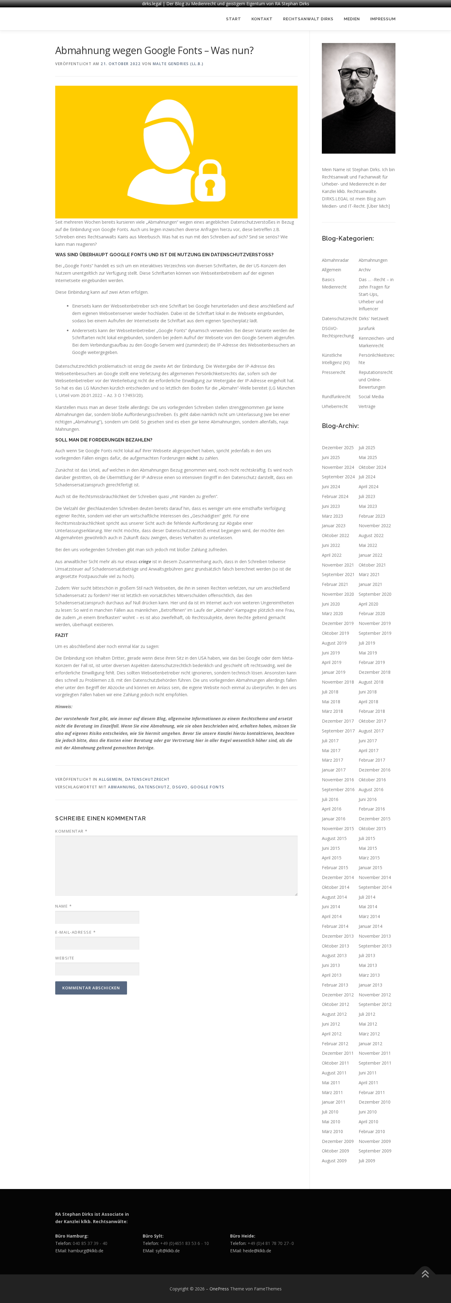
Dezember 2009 (338, 1141)
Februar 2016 (372, 809)
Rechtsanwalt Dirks (308, 19)
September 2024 (338, 477)
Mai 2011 (331, 1082)
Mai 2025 (368, 457)
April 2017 (368, 750)
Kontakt (262, 19)
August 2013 (334, 955)
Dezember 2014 (338, 877)
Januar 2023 (333, 525)
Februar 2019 (372, 662)
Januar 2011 (333, 1102)
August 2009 (334, 1161)
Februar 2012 (335, 1043)
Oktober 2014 (335, 887)
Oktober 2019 (335, 633)
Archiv (365, 270)
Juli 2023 (367, 496)
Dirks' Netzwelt (374, 318)
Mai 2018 (331, 701)
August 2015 (334, 838)
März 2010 (332, 1131)
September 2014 (375, 887)
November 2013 (375, 936)
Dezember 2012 (338, 995)
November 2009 (375, 1141)
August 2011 (334, 1073)
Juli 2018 (330, 692)
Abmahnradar (335, 260)
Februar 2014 (335, 926)
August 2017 (371, 731)
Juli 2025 (367, 447)
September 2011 (375, 1063)
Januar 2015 (370, 867)
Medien (352, 19)
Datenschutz (154, 787)
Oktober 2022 (335, 535)
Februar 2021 (335, 584)
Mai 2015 (368, 848)
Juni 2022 (331, 545)
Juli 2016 (330, 799)
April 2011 (368, 1082)
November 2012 (375, 995)
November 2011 (375, 1053)
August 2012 (334, 1014)
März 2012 (369, 1034)
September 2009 (375, 1151)
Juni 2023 (331, 506)
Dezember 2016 (375, 770)
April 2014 (331, 916)
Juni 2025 (331, 457)
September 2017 (338, 731)
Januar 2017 (333, 770)
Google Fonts (208, 787)
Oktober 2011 (335, 1063)
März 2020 (332, 613)
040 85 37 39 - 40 (90, 1243)
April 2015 (331, 858)
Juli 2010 (330, 1112)
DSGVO (180, 787)
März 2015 (369, 858)
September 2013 (375, 946)
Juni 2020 (331, 604)
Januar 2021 (370, 584)
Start (233, 19)
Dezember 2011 (338, 1053)
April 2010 (368, 1121)
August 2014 (334, 897)
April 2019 (331, 662)
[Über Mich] (378, 206)
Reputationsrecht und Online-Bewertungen (376, 379)
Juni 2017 (368, 741)
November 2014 (375, 877)
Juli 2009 (367, 1161)
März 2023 (332, 516)
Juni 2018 (368, 692)
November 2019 (375, 623)
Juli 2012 (367, 1014)
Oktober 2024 (372, 467)
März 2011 (332, 1092)
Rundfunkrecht (336, 396)
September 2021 (338, 574)
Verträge (367, 406)
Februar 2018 (372, 711)
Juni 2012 (331, 1024)
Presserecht (333, 372)
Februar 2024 (335, 496)
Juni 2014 (331, 906)
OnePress (219, 1289)
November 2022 (375, 525)
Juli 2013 (367, 955)
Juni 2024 (331, 486)
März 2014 (369, 916)
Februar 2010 (372, 1131)
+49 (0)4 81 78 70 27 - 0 (271, 1243)
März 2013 (369, 975)
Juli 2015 (367, 838)
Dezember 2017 (338, 721)
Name (63, 906)
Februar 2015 (335, 867)
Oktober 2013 (335, 946)
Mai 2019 (368, 653)
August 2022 (371, 535)
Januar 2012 (370, 1043)
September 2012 (375, 1004)
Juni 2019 (331, 653)
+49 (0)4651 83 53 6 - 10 (184, 1243)
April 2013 (331, 975)
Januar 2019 (333, 672)
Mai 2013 (368, 965)
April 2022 (331, 555)
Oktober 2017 (372, 721)
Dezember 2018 (375, 672)
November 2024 (338, 467)
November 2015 (338, 828)
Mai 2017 (331, 750)
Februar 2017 (372, 760)
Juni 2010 (368, 1112)
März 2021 (369, 574)
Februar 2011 (372, 1092)
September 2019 (375, 633)
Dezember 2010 (375, 1102)
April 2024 (368, 486)
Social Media (371, 396)
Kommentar (71, 831)
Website (65, 958)
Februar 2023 (372, 516)
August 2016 (371, 789)
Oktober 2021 (372, 565)
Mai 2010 (331, 1121)
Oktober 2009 (335, 1151)
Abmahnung (122, 787)
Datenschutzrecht (147, 779)
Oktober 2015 (372, 828)
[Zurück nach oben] (425, 1274)
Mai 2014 (368, 906)
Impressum (383, 19)
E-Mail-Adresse (75, 932)
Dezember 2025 (338, 447)
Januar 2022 (370, 555)
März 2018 (332, 711)
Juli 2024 (367, 477)
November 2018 (338, 682)
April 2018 (368, 701)
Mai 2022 (368, 545)
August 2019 (334, 643)
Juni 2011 (368, 1073)
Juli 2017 (330, 741)
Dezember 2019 (338, 623)
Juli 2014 (367, 897)
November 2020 (338, 594)
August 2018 (371, 682)
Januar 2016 (333, 819)
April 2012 (331, 1034)
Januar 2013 (370, 985)
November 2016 (338, 780)
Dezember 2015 (375, 819)
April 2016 (331, 809)
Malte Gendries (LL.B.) (178, 63)
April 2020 (368, 604)
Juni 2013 (331, 965)
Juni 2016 (368, 799)
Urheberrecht (335, 406)
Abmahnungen (373, 260)
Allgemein (110, 779)
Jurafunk (367, 328)
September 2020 (375, 594)
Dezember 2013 (338, 936)
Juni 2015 (331, 848)
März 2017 (332, 760)
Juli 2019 (367, 643)
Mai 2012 (368, 1024)
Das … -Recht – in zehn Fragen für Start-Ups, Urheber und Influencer (376, 294)
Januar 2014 (370, 926)
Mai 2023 (368, 506)
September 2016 (338, 789)
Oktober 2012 (335, 1004)
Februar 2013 (335, 985)
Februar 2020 (372, 613)
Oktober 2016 (372, 780)
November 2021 (338, 565)
